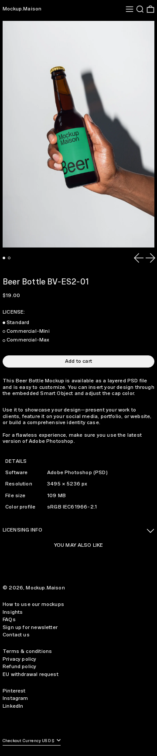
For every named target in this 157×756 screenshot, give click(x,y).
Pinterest (14, 691)
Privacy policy (20, 659)
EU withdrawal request (30, 674)
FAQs (9, 619)
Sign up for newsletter (30, 627)
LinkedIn (13, 706)
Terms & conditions (27, 651)
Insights (13, 612)
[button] (140, 9)
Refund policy (19, 666)
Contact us (16, 634)
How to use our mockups (33, 604)
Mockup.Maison (22, 9)
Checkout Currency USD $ (29, 741)
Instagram (15, 698)
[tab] (4, 258)
